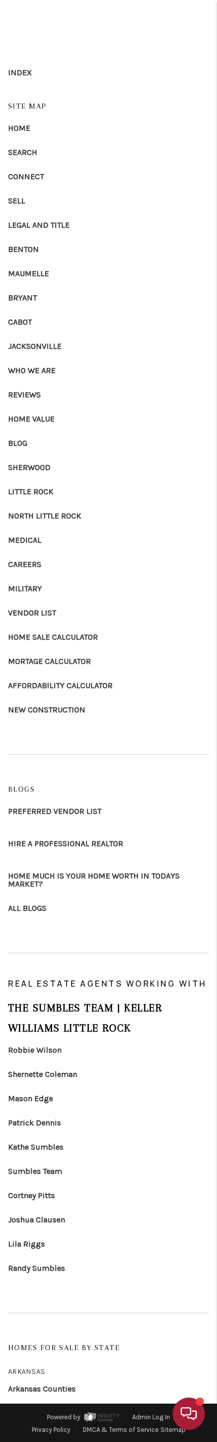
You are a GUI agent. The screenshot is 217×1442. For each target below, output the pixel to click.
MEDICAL (24, 540)
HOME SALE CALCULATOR (53, 637)
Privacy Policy (51, 1429)
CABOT (20, 322)
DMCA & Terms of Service (120, 1429)
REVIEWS (24, 395)
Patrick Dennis (34, 1123)
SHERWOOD (29, 468)
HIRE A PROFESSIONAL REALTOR (65, 844)
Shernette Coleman (42, 1074)
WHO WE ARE (32, 371)
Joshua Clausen (36, 1220)
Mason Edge (30, 1099)
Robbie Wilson (35, 1050)
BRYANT (22, 298)
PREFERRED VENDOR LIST (54, 811)
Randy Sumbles (36, 1268)
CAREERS (24, 564)
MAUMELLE (28, 274)
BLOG (17, 443)
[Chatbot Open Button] (189, 1414)
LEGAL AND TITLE (39, 225)
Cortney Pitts (31, 1196)
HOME (19, 128)
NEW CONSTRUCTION (46, 710)
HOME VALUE (31, 419)
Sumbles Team (35, 1171)
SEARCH (22, 152)
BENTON (23, 249)
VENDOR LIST (32, 613)
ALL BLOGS (27, 908)
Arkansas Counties (42, 1389)
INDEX (20, 72)
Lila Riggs (26, 1244)
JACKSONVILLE (35, 346)
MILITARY (25, 589)
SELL (16, 201)
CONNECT (26, 177)
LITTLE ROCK (30, 492)
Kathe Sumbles (36, 1147)
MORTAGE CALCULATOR (49, 661)
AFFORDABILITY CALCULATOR (60, 686)
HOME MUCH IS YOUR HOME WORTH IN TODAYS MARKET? (94, 880)
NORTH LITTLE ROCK (44, 516)
